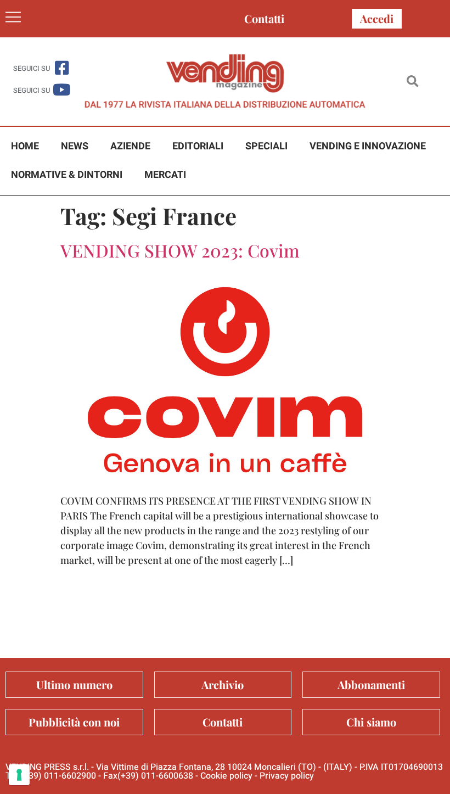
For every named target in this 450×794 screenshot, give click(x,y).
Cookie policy (226, 775)
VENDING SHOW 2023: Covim (180, 250)
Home (25, 146)
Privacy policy (287, 775)
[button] (412, 81)
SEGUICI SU (31, 68)
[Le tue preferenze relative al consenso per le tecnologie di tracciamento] (19, 774)
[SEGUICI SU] (62, 68)
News (74, 146)
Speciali (266, 146)
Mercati (165, 174)
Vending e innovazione (368, 146)
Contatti (264, 18)
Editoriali (197, 146)
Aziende (130, 146)
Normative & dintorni (66, 174)
